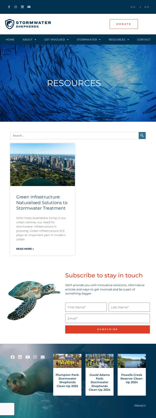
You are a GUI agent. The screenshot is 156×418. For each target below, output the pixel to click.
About (27, 39)
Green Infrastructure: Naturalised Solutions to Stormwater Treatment (41, 202)
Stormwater (87, 39)
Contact (144, 39)
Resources (117, 39)
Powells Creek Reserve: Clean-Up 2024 (131, 378)
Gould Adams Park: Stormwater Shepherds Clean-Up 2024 (99, 382)
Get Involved (54, 39)
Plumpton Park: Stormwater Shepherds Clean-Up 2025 (67, 380)
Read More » (25, 248)
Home (10, 39)
